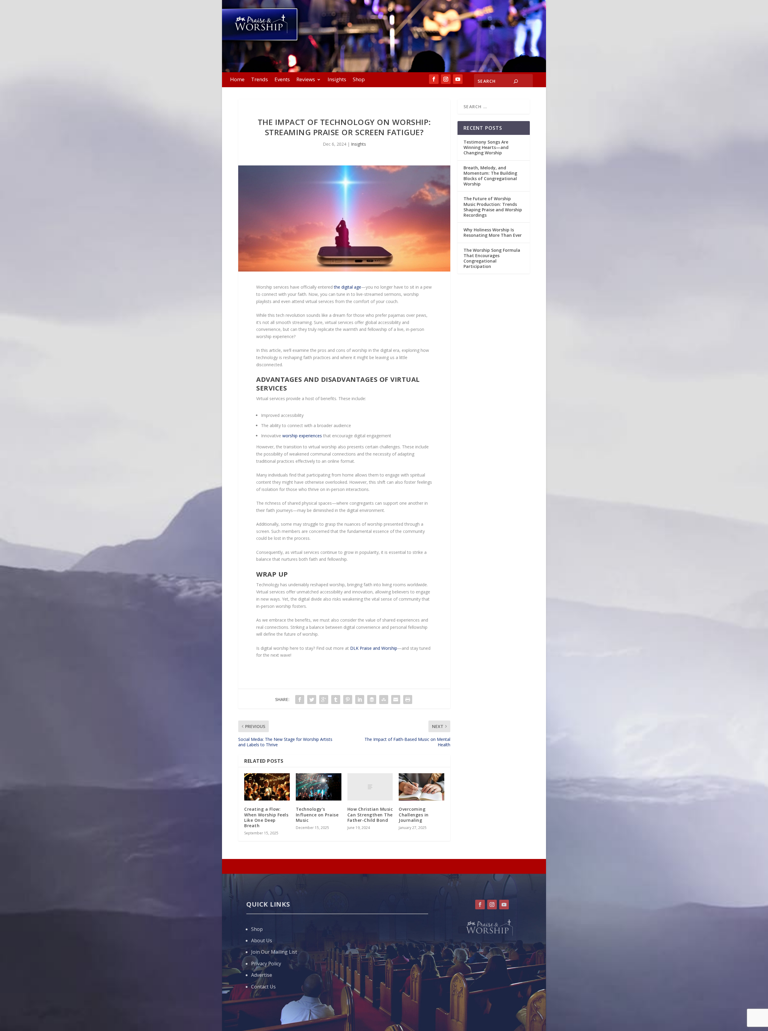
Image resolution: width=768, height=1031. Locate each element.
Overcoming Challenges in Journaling (414, 814)
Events (282, 80)
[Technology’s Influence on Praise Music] (318, 787)
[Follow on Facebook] (434, 79)
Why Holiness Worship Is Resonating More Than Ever (493, 232)
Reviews (305, 80)
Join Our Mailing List (274, 952)
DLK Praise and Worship (373, 648)
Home (237, 80)
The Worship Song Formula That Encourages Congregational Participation (492, 258)
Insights (337, 80)
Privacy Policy (266, 963)
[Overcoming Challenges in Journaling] (421, 787)
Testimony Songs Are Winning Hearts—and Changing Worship (486, 147)
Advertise (261, 975)
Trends (259, 80)
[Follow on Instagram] (446, 79)
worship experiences (302, 435)
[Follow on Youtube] (458, 79)
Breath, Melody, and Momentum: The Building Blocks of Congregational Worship (490, 176)
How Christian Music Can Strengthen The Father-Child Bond (370, 814)
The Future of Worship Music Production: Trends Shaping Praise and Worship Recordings (493, 207)
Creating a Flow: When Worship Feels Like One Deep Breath (266, 817)
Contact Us (263, 986)
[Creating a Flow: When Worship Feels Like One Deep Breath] (267, 787)
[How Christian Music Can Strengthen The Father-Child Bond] (370, 787)
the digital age (347, 287)
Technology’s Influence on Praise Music (317, 814)
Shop (359, 80)
